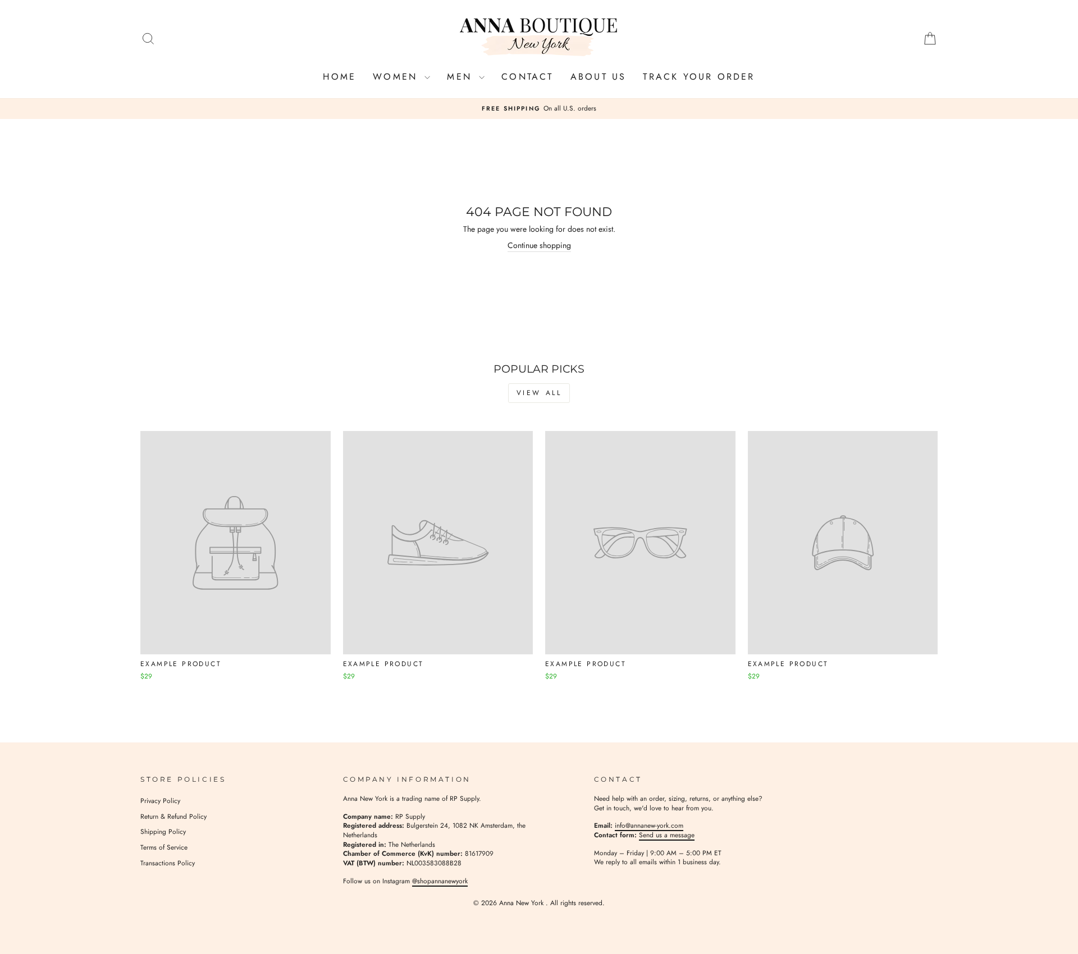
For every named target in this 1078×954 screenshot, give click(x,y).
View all (539, 393)
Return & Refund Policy (173, 816)
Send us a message (667, 835)
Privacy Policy (160, 800)
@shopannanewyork (440, 881)
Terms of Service (164, 847)
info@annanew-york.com (649, 825)
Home (339, 76)
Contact (527, 76)
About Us (598, 76)
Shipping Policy (163, 831)
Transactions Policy (167, 863)
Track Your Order (699, 76)
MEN (461, 76)
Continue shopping (539, 245)
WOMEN (397, 76)
